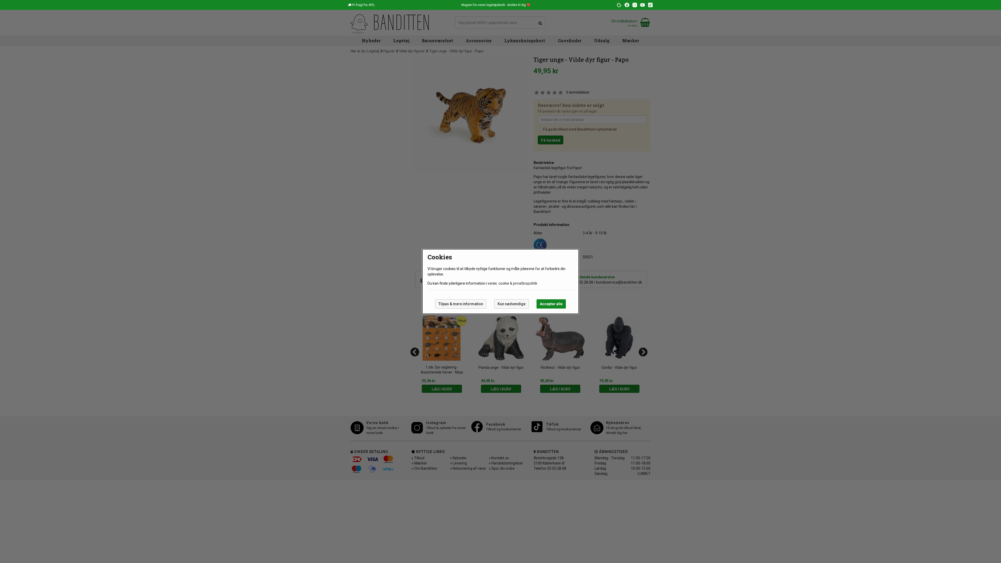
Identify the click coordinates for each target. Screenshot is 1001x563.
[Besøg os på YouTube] (642, 5)
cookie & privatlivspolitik (517, 283)
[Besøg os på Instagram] (634, 5)
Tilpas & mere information (460, 304)
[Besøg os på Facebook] (627, 5)
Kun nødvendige (512, 304)
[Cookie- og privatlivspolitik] (619, 5)
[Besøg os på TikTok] (650, 5)
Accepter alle (551, 304)
